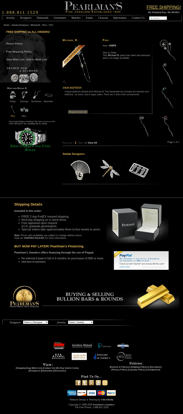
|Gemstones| (59, 371)
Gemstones (60, 17)
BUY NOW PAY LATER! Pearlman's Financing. (49, 246)
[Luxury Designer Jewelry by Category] (61, 322)
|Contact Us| (49, 368)
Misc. (24, 116)
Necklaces (36, 101)
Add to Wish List (36, 59)
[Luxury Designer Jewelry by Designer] (15, 322)
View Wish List (15, 59)
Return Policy (14, 43)
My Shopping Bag (157, 12)
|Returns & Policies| (120, 367)
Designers (25, 17)
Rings (13, 101)
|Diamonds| (46, 371)
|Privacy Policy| (119, 369)
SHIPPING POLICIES (34, 238)
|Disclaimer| (156, 367)
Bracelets (48, 101)
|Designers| (34, 371)
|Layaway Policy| (136, 369)
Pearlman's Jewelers (104, 404)
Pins (45, 25)
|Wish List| (37, 368)
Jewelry (10, 17)
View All (92, 142)
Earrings (24, 101)
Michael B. (35, 25)
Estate (89, 17)
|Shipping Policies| (139, 367)
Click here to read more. (33, 262)
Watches (76, 17)
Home (6, 25)
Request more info (78, 112)
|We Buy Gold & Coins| (67, 368)
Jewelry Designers (20, 25)
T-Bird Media (107, 399)
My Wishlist (173, 12)
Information (120, 17)
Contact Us (138, 17)
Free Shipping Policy (19, 51)
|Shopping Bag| (23, 368)
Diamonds (42, 17)
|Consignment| (152, 369)
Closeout (103, 17)
